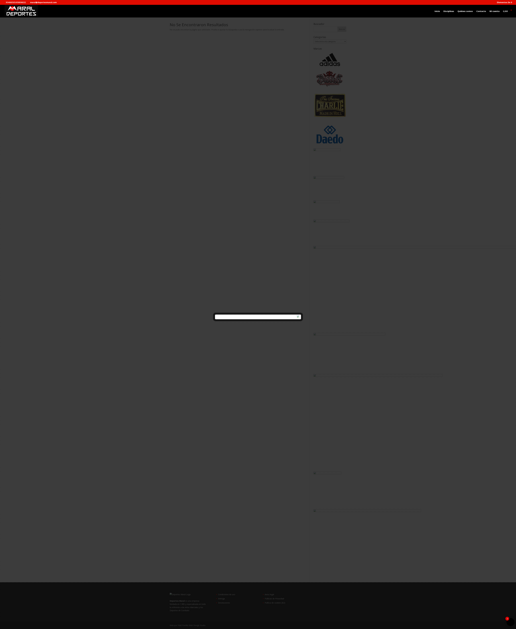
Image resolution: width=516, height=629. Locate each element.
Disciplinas (448, 11)
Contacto (481, 11)
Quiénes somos (465, 11)
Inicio (437, 11)
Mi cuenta (494, 11)
